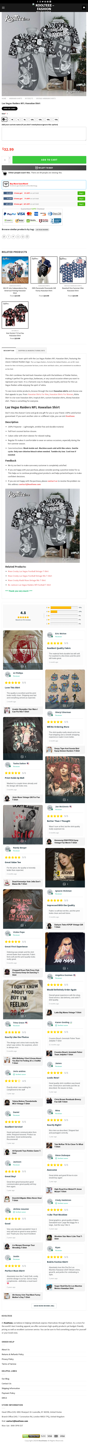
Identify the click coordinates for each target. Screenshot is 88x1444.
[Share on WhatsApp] (4, 237)
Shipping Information (11, 1388)
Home (4, 98)
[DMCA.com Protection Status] (31, 1436)
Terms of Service (9, 1364)
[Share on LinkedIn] (27, 237)
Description (9, 351)
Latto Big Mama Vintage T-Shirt (67, 1012)
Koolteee (70, 416)
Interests (29, 98)
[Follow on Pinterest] (48, 2)
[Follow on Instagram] (40, 2)
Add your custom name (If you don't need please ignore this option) (30, 124)
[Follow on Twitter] (43, 2)
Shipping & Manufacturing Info (31, 351)
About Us (6, 1349)
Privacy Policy (8, 1359)
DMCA (4, 1398)
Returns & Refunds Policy (13, 1354)
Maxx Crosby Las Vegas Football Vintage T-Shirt (28, 571)
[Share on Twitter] (13, 237)
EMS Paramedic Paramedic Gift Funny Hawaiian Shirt (44, 289)
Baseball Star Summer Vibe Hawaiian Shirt (73, 289)
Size (4, 113)
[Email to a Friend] (18, 237)
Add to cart (49, 159)
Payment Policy (8, 1393)
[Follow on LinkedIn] (50, 2)
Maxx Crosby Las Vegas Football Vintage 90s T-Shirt (30, 576)
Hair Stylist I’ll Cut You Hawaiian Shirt (15, 334)
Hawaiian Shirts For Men (38, 394)
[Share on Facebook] (9, 237)
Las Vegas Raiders (42, 229)
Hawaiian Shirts (15, 98)
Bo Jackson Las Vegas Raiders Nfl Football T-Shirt (29, 585)
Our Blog (5, 1378)
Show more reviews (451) (44, 1306)
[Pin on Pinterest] (23, 237)
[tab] (9, 350)
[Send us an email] (45, 2)
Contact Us (6, 1383)
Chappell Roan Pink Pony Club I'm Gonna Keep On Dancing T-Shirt (25, 972)
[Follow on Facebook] (37, 2)
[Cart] (84, 8)
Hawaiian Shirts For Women (61, 394)
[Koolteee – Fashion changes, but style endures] (44, 7)
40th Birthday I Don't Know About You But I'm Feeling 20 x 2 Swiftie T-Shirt (26, 1060)
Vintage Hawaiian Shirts (46, 98)
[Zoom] (5, 93)
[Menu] (3, 8)
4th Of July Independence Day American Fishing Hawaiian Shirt (15, 290)
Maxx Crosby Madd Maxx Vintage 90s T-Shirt (27, 580)
